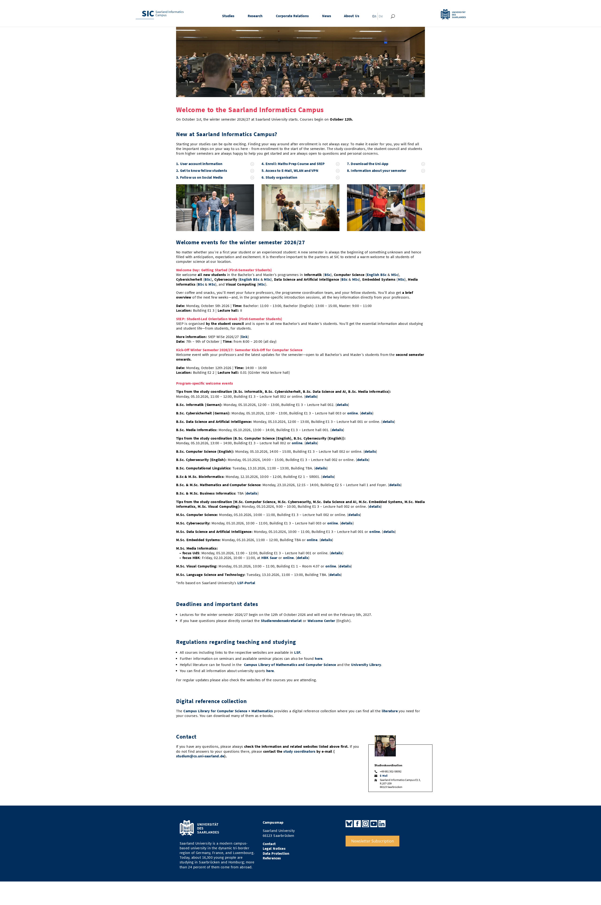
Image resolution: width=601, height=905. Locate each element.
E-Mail (383, 775)
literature (390, 711)
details (311, 396)
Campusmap (273, 822)
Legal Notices (274, 848)
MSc (394, 274)
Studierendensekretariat (281, 620)
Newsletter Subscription (372, 841)
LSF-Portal (246, 583)
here (318, 658)
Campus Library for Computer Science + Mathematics (228, 711)
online (352, 413)
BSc (327, 274)
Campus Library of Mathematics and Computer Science (290, 664)
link (244, 336)
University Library (366, 664)
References (272, 858)
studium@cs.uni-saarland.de (200, 756)
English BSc (377, 274)
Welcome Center (321, 620)
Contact (269, 844)
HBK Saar (269, 557)
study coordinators (299, 751)
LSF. (297, 652)
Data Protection (276, 853)
